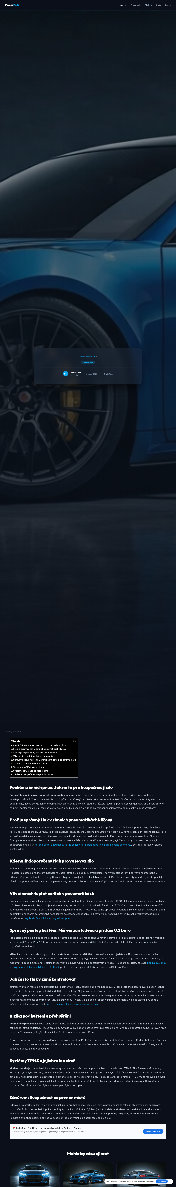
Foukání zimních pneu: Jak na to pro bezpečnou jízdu (39, 745)
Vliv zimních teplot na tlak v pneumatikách (34, 756)
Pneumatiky (136, 5)
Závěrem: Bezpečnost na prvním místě (33, 774)
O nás (158, 5)
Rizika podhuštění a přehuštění (28, 767)
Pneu (12, 5)
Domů (81, 357)
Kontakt (168, 5)
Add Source (161, 1181)
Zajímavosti (90, 357)
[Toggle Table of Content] (73, 741)
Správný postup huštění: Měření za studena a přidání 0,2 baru (44, 760)
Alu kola (148, 5)
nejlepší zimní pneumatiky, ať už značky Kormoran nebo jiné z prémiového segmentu (83, 844)
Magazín (123, 5)
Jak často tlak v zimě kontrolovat (30, 763)
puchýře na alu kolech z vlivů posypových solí (72, 1004)
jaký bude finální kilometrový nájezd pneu (47, 918)
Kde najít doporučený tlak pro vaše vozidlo (35, 752)
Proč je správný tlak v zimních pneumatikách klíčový (39, 749)
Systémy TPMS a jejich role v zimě (30, 771)
